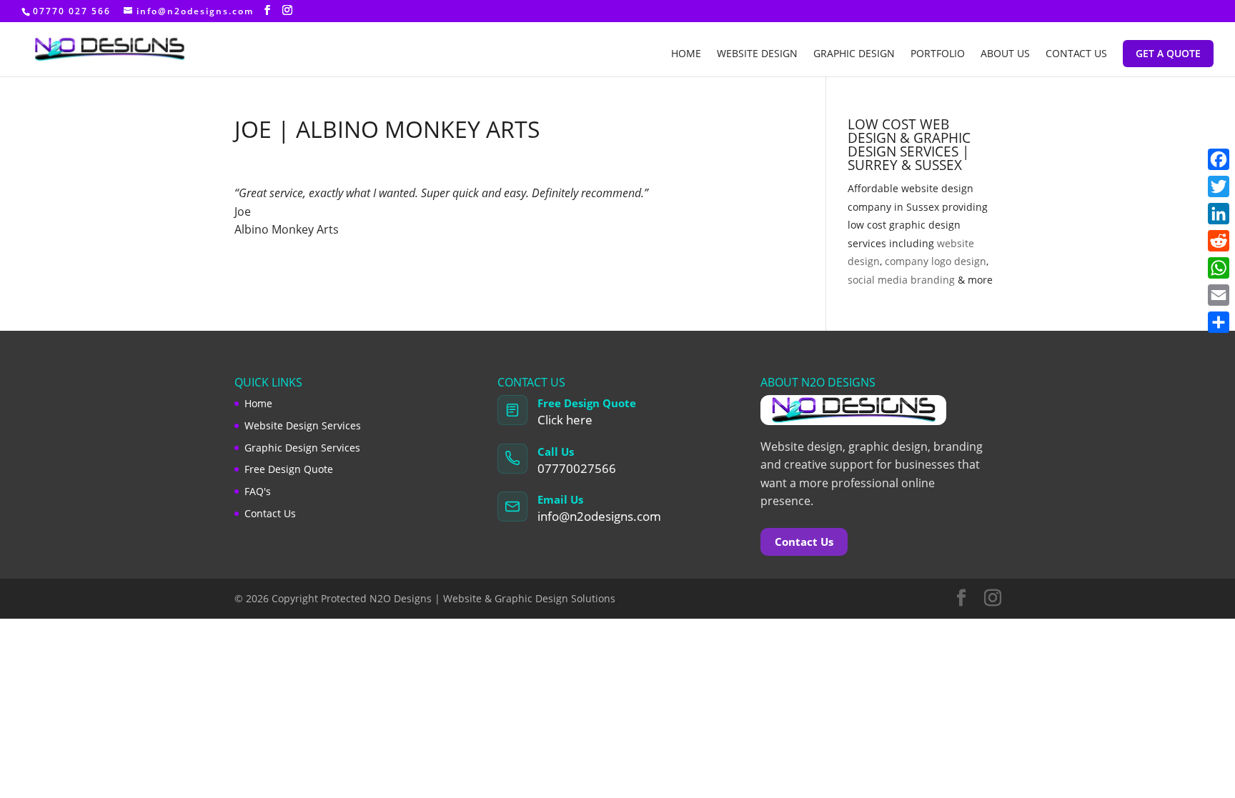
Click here (564, 420)
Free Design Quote (288, 469)
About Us (1005, 54)
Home (686, 54)
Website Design (757, 54)
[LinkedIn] (1218, 213)
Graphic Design (854, 54)
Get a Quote (1168, 53)
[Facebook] (1218, 159)
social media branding (901, 279)
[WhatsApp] (1218, 267)
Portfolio (938, 54)
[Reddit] (1218, 240)
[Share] (1218, 322)
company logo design (935, 261)
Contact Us (1076, 54)
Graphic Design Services (302, 447)
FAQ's (257, 491)
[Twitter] (1218, 186)
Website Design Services (302, 425)
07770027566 (576, 468)
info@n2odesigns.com (599, 516)
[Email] (1218, 295)
